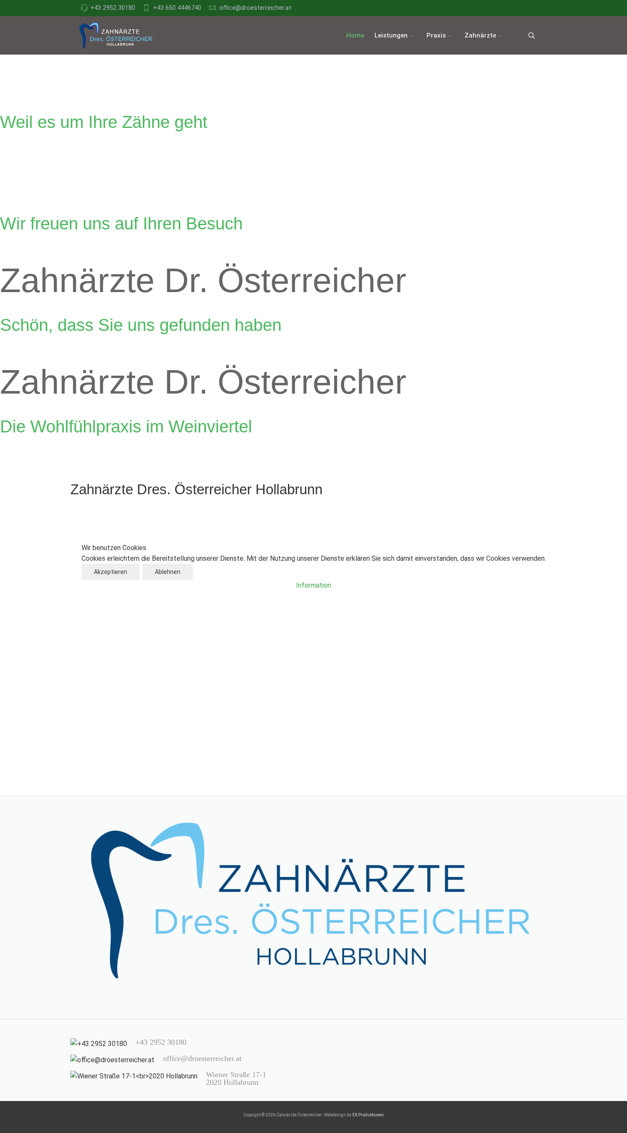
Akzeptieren (110, 571)
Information (313, 585)
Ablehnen (167, 571)
